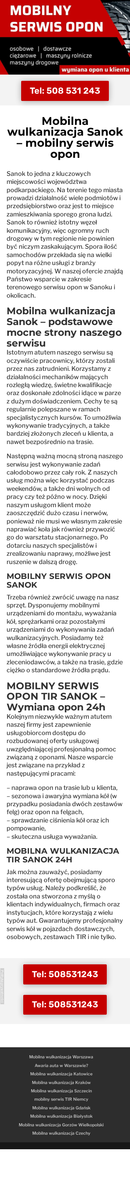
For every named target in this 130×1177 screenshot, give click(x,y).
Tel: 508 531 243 (65, 91)
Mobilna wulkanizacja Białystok (61, 1116)
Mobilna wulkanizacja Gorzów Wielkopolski (61, 1124)
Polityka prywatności (2, 986)
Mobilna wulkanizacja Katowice (61, 1073)
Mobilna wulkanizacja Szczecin (61, 1090)
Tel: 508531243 (65, 974)
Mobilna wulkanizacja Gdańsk (61, 1107)
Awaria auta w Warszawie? (61, 1065)
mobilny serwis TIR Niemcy (61, 1099)
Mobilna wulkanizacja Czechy (61, 1133)
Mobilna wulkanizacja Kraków (61, 1082)
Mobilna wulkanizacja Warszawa (61, 1056)
